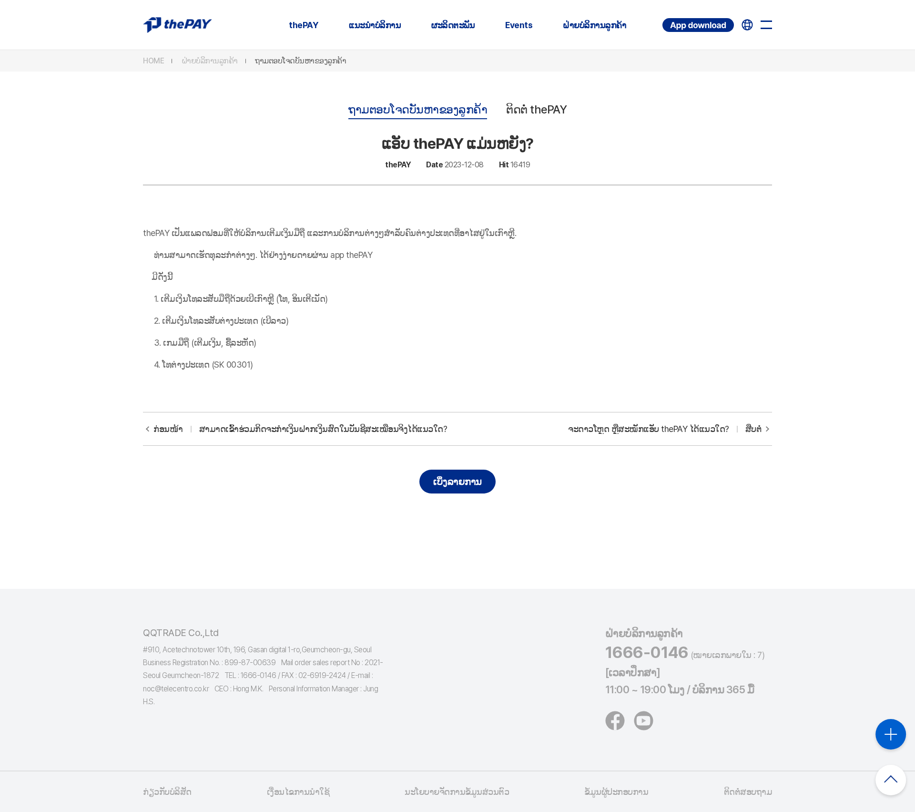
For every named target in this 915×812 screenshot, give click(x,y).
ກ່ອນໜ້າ (300, 429)
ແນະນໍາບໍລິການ (375, 25)
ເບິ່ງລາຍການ (457, 481)
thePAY (303, 25)
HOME (153, 60)
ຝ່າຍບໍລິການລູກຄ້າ (594, 25)
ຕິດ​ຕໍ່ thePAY (536, 109)
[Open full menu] (766, 25)
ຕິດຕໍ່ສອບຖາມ (748, 792)
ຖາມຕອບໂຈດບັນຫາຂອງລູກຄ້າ (300, 60)
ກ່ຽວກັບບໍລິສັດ (167, 792)
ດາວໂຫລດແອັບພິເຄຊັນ (663, 18)
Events (518, 25)
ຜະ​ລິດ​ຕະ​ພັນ (453, 25)
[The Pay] (177, 25)
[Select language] (747, 25)
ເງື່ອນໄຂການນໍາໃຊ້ (298, 792)
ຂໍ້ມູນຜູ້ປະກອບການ (616, 792)
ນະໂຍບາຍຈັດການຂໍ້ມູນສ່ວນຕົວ (457, 792)
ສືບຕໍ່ (665, 429)
